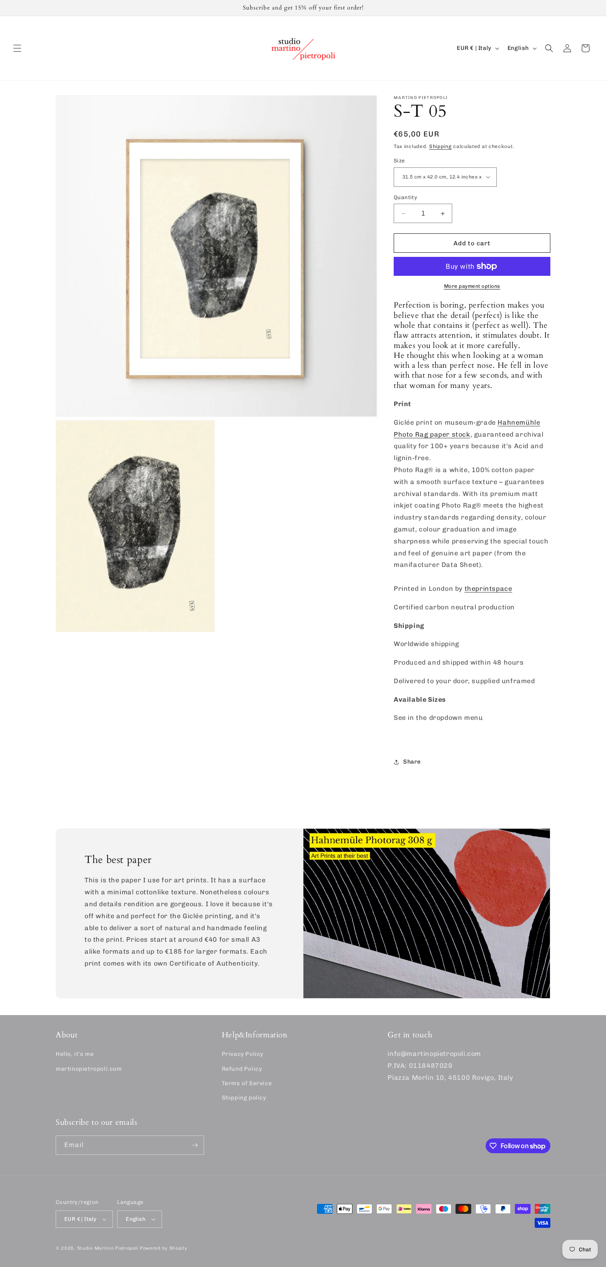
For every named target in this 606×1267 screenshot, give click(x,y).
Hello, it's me (75, 1054)
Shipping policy (244, 1097)
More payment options (472, 286)
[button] (17, 48)
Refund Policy (242, 1068)
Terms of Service (247, 1083)
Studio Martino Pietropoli (108, 1248)
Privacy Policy (242, 1054)
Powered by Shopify (164, 1248)
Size (399, 160)
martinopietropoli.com (89, 1068)
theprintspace (488, 588)
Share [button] (412, 761)
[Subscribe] (195, 1145)
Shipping (440, 146)
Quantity (405, 197)
